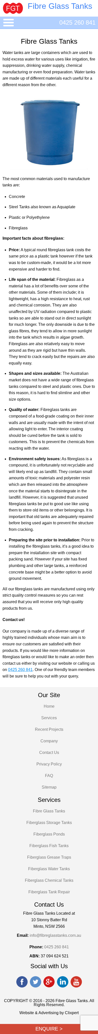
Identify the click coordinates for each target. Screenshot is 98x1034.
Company (49, 741)
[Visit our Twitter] (35, 982)
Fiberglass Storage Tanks (49, 822)
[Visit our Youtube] (76, 982)
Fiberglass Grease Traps (49, 857)
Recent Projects (49, 729)
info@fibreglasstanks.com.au (55, 935)
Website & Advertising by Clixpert (49, 1013)
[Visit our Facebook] (22, 982)
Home (49, 706)
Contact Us (49, 752)
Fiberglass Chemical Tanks (49, 880)
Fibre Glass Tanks (49, 811)
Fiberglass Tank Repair (49, 892)
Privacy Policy (49, 764)
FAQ (49, 775)
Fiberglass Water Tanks (49, 869)
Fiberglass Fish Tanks (49, 846)
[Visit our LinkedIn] (62, 982)
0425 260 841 (77, 22)
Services (49, 718)
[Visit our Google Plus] (49, 982)
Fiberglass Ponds (49, 834)
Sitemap (49, 787)
